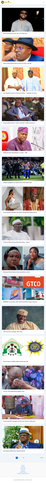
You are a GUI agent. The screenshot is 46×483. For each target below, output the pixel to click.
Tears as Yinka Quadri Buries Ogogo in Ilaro (13, 391)
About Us (23, 466)
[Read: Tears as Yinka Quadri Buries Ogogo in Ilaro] (23, 377)
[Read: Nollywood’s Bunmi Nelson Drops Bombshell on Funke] (23, 258)
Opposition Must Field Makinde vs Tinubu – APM (15, 152)
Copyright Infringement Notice (23, 473)
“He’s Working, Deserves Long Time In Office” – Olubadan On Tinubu (20, 93)
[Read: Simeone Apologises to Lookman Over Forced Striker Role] (23, 168)
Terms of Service (23, 472)
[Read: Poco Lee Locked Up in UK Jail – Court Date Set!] (23, 19)
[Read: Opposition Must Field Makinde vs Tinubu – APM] (23, 138)
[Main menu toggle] (44, 2)
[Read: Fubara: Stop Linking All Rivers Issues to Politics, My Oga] (23, 49)
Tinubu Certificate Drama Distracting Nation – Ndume (16, 242)
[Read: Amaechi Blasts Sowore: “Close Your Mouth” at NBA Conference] (23, 109)
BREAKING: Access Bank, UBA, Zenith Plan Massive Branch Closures (20, 301)
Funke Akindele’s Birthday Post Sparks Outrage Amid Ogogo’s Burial (20, 212)
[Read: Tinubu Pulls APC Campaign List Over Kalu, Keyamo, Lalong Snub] (23, 407)
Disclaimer (23, 470)
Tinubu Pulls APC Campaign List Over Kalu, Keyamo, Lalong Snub (19, 421)
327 (23, 457)
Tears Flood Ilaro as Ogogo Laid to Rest (12, 331)
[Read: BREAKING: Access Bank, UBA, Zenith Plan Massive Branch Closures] (23, 288)
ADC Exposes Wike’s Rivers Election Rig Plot (14, 451)
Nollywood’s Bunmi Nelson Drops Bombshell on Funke (16, 272)
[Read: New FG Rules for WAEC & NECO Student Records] (23, 347)
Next (42, 457)
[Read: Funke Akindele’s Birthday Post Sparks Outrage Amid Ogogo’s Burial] (23, 198)
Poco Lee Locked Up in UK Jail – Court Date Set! (15, 33)
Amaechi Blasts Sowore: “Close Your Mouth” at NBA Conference (19, 122)
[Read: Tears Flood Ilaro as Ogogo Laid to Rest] (23, 317)
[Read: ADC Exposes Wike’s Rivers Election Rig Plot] (23, 437)
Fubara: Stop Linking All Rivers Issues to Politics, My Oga (17, 63)
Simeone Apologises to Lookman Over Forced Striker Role (17, 182)
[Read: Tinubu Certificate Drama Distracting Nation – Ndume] (23, 228)
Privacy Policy (23, 468)
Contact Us (23, 469)
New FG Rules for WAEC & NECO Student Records (15, 361)
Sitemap (23, 465)
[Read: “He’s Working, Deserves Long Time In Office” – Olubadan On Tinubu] (23, 79)
